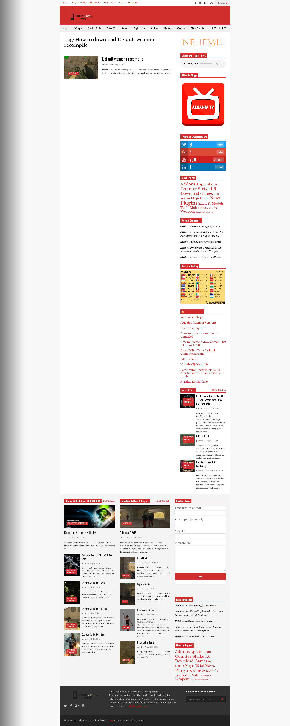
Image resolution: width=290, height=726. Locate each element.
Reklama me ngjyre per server (207, 226)
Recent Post (188, 390)
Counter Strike (94, 28)
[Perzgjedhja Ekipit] (127, 652)
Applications (139, 28)
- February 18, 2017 (117, 65)
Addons (66, 3)
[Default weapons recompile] (81, 67)
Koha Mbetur (143, 558)
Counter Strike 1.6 (198, 189)
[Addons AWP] (145, 516)
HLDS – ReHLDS (218, 28)
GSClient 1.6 (202, 436)
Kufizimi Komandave (194, 381)
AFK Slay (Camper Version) (198, 322)
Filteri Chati (188, 359)
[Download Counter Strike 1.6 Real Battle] (72, 565)
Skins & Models (135, 3)
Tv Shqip (84, 3)
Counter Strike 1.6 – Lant (93, 634)
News (65, 28)
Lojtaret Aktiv (143, 584)
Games (124, 28)
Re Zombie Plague (192, 317)
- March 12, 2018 (151, 563)
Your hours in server (205, 212)
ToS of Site (139, 720)
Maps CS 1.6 (95, 3)
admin (105, 65)
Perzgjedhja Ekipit (145, 642)
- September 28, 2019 (213, 471)
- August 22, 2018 (78, 538)
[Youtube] (211, 3)
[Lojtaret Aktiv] (127, 594)
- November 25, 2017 (153, 615)
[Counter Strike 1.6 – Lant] (72, 644)
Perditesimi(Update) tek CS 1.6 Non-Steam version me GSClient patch (202, 373)
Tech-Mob (188, 208)
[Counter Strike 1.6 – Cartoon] (72, 618)
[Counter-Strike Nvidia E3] (89, 516)
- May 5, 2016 (94, 563)
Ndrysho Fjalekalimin (194, 364)
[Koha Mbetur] (127, 568)
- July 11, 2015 (94, 587)
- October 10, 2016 (134, 538)
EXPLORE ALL (218, 390)
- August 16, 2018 (151, 647)
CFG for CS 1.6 (109, 3)
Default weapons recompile (122, 59)
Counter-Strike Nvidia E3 (80, 532)
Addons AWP (128, 532)
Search (222, 3)
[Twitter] (200, 3)
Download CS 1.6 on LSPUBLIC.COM (83, 501)
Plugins (75, 3)
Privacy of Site (122, 720)
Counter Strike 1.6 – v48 (93, 583)
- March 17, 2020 (211, 441)
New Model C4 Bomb (146, 610)
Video (202, 208)
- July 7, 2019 (93, 613)
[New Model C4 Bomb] (127, 620)
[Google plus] (206, 3)
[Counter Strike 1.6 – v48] (72, 592)
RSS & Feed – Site (193, 312)
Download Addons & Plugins (135, 501)
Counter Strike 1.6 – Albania (206, 257)
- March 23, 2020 (211, 408)
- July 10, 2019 (150, 589)
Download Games (196, 193)
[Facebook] (195, 3)
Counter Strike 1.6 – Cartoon (95, 609)
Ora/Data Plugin (191, 328)
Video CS (111, 28)
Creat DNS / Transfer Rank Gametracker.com (198, 352)
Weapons (122, 3)
